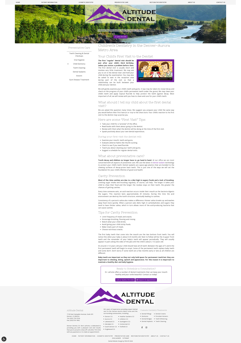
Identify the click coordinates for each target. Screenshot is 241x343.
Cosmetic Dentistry (86, 2)
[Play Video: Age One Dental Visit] (155, 69)
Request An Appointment (147, 280)
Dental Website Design (115, 341)
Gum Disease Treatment (79, 80)
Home (18, 2)
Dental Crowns (161, 314)
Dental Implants (147, 321)
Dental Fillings (146, 314)
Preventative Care (121, 2)
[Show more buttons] (170, 78)
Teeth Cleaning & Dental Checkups (79, 54)
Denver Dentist (72, 326)
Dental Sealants (79, 72)
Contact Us (220, 2)
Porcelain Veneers (162, 316)
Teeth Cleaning (79, 68)
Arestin (79, 76)
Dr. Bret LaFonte (84, 326)
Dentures (145, 316)
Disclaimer (116, 338)
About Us (191, 2)
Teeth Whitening (161, 319)
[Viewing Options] (3, 339)
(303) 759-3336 (75, 318)
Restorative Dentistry (158, 2)
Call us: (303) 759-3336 (125, 280)
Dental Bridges (147, 319)
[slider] (155, 78)
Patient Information (49, 2)
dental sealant (159, 162)
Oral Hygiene (79, 60)
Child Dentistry (79, 64)
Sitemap (126, 338)
